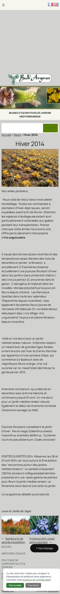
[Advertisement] (30, 41)
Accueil (6, 135)
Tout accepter (15, 585)
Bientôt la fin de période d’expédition (13, 540)
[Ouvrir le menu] (3, 5)
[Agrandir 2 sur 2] (54, 519)
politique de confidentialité (36, 579)
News (17, 135)
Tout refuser (33, 585)
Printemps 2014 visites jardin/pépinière (41, 540)
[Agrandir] (56, 89)
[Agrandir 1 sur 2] (26, 519)
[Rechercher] (50, 128)
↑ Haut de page (44, 548)
